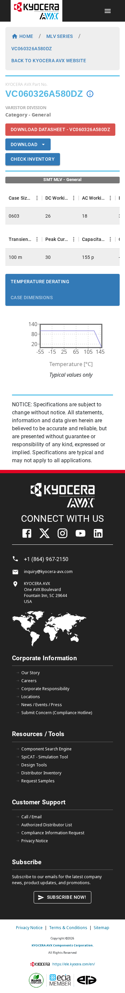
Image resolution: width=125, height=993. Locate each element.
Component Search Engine (46, 749)
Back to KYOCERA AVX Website (48, 60)
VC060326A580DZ (31, 48)
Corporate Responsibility (45, 689)
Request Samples (38, 781)
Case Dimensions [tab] (32, 297)
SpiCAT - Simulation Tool (44, 757)
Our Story (30, 673)
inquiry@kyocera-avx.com (48, 571)
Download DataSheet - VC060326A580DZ (60, 129)
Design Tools (34, 765)
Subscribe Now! (66, 897)
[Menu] (37, 198)
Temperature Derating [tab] (40, 281)
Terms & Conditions (68, 927)
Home (26, 36)
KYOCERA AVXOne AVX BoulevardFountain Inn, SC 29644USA (45, 592)
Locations (30, 696)
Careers (29, 681)
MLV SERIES (59, 36)
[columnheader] (23, 198)
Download (24, 144)
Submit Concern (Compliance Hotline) (56, 712)
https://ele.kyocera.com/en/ (73, 964)
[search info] (90, 93)
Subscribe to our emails (35, 877)
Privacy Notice (34, 841)
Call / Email (31, 817)
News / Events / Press (41, 704)
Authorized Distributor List (46, 825)
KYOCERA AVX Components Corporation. (63, 945)
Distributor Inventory (41, 773)
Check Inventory (33, 159)
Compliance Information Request (52, 833)
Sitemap (101, 927)
